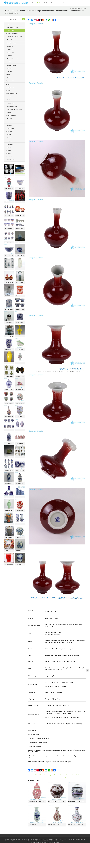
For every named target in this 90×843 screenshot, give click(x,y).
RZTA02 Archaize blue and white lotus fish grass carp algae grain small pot (19, 537)
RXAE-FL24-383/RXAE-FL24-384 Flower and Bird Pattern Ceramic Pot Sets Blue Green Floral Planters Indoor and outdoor (19, 228)
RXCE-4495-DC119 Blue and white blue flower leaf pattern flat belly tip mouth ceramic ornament (9, 497)
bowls (8, 74)
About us (58, 3)
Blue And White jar (12, 93)
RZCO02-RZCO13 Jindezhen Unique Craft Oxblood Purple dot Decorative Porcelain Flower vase (58, 775)
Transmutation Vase (12, 33)
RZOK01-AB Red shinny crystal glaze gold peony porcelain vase (9, 282)
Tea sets (9, 153)
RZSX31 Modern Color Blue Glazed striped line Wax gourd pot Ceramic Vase (19, 497)
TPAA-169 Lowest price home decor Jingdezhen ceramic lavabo (19, 175)
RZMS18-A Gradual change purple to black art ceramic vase (76, 801)
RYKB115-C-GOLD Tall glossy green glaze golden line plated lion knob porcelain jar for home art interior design (9, 510)
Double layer (10, 128)
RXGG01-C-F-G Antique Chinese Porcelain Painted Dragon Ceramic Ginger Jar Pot (19, 403)
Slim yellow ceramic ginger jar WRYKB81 (9, 362)
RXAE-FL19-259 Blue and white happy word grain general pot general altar (9, 389)
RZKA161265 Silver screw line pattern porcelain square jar (9, 295)
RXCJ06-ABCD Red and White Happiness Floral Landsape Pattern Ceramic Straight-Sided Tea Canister (19, 443)
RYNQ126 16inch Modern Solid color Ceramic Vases (19, 336)
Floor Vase (10, 49)
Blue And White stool (12, 59)
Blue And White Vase (12, 27)
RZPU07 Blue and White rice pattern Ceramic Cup (19, 188)
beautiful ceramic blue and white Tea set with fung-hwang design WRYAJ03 (19, 242)
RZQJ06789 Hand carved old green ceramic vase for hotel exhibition (9, 376)
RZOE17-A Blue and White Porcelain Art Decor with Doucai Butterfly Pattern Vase (76, 825)
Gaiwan (9, 137)
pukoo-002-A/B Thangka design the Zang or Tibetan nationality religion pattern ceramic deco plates (19, 215)
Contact (65, 3)
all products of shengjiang (19, 456)
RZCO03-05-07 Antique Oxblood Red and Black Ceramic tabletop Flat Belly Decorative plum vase (57, 777)
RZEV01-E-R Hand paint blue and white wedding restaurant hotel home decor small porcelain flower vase (9, 269)
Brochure (46, 3)
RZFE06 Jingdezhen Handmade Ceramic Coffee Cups (9, 456)
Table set (9, 55)
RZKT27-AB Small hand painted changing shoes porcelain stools (19, 470)
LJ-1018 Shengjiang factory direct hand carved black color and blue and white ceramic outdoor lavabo (9, 336)
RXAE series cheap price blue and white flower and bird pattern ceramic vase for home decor (9, 470)
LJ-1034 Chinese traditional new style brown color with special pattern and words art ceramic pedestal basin (9, 523)
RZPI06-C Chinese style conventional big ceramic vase (19, 269)
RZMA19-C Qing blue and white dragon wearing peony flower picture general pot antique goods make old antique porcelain (19, 483)
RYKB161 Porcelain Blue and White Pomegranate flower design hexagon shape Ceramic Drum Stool (9, 349)
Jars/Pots (8, 90)
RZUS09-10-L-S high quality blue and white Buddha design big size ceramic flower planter (19, 309)
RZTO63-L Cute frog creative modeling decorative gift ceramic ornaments (19, 349)
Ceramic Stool (10, 52)
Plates (8, 77)
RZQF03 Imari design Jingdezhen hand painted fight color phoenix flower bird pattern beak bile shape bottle (9, 416)
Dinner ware (9, 71)
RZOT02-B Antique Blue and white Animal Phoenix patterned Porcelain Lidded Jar (9, 443)
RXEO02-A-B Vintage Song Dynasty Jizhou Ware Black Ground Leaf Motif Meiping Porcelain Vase (19, 376)
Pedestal (9, 119)
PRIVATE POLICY (13, 160)
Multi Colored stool (12, 62)
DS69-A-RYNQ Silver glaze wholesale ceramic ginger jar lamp (9, 322)
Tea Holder (10, 144)
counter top (10, 122)
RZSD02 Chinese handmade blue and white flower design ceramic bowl (9, 255)
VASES (8, 24)
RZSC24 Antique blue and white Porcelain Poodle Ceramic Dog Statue (19, 523)
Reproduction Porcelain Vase (14, 36)
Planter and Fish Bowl (11, 106)
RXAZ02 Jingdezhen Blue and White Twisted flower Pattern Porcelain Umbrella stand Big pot (9, 201)
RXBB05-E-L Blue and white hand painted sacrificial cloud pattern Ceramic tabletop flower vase (37, 825)
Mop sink (9, 131)
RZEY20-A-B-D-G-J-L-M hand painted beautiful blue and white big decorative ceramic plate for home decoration (9, 430)
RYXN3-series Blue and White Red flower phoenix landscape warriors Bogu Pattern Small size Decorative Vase (9, 215)
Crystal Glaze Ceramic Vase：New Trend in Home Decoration (19, 201)
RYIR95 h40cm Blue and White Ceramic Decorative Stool (19, 564)
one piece (9, 125)
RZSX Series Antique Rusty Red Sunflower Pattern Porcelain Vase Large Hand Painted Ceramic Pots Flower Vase (56, 801)
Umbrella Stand (10, 87)
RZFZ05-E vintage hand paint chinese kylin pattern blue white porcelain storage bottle (19, 550)
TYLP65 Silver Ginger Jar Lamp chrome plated (9, 550)
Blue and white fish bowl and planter (14, 111)
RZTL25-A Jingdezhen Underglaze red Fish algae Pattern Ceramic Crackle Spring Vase (56, 825)
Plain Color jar (11, 103)
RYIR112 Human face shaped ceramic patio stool (9, 564)
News (52, 3)
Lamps (7, 84)
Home (33, 3)
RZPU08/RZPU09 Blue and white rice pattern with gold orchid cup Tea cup (9, 228)
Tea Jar (9, 147)
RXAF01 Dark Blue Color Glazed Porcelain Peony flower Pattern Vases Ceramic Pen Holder (19, 322)
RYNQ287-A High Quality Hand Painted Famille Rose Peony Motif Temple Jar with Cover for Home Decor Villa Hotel (19, 362)
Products (39, 3)
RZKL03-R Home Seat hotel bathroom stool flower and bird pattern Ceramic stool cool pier (19, 416)
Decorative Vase (11, 40)
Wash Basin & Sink (11, 115)
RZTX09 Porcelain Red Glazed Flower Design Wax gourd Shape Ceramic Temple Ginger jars (19, 510)
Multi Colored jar (11, 96)
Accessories (9, 156)
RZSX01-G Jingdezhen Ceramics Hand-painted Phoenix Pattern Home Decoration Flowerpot (9, 309)
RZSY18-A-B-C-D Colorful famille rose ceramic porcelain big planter (9, 403)
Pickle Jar (9, 100)
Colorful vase (10, 30)
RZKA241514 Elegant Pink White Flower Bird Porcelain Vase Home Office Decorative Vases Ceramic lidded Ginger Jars (37, 801)
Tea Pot (9, 150)
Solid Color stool (11, 65)
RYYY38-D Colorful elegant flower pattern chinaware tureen (19, 389)
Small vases (10, 46)
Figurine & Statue (10, 81)
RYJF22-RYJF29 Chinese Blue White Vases (9, 483)
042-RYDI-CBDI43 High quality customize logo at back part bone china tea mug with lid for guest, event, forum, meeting (9, 175)
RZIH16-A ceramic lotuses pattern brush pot (19, 295)
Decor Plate (9, 68)
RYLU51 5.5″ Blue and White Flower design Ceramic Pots (19, 255)
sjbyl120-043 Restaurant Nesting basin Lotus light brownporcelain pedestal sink (19, 282)
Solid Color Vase (11, 43)
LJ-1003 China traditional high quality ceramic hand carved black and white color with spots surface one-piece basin (9, 537)
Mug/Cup (9, 141)
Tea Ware (8, 134)
